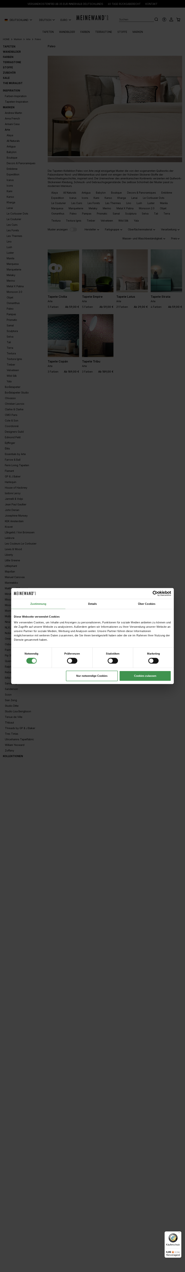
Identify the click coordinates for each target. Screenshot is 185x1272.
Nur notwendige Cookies (91, 675)
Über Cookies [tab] (146, 603)
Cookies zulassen (145, 675)
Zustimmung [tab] (38, 603)
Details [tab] (92, 603)
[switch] (72, 661)
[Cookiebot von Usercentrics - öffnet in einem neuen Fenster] (155, 593)
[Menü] (179, 1233)
